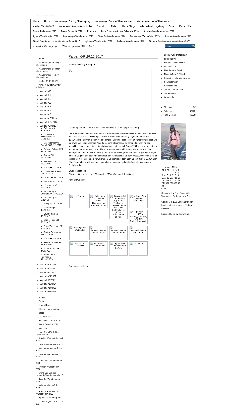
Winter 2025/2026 (48, 292)
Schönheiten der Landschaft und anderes (103, 6)
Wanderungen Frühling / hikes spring (72, 21)
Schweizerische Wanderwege (177, 78)
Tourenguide (170, 93)
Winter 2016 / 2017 (48, 122)
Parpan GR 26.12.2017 (47, 156)
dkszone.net (183, 214)
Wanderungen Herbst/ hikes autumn (154, 21)
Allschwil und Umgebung (152, 26)
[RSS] (194, 3)
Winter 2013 (45, 107)
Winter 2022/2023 (48, 280)
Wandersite (169, 97)
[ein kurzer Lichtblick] (78, 248)
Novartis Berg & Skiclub (174, 74)
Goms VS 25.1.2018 (53, 181)
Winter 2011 (45, 99)
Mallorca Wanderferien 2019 (130, 41)
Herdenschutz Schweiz (174, 63)
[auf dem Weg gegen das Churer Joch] (138, 201)
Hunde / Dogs (128, 26)
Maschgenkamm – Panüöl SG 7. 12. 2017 (51, 144)
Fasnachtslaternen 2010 (44, 31)
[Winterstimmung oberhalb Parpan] (98, 232)
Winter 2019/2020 (48, 268)
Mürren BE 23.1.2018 (53, 177)
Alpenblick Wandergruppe (45, 46)
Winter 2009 (45, 91)
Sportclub (101, 26)
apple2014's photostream (175, 55)
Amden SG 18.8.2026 (43, 26)
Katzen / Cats (186, 26)
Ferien (114, 26)
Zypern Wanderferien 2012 (45, 36)
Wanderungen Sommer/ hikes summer (113, 21)
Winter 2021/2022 (48, 276)
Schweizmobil (170, 86)
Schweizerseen (171, 82)
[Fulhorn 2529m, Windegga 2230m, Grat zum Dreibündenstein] (138, 217)
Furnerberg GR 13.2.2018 (49, 209)
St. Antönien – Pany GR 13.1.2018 (51, 172)
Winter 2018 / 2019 (48, 264)
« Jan (163, 188)
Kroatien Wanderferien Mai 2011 (159, 31)
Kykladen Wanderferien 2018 (98, 41)
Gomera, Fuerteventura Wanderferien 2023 (169, 41)
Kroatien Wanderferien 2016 (178, 36)
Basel (171, 26)
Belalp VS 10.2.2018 (53, 204)
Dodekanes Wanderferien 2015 (145, 36)
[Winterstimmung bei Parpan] (138, 232)
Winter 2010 (45, 95)
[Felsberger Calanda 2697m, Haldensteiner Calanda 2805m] (98, 201)
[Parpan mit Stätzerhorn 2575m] (118, 248)
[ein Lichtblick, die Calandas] (98, 248)
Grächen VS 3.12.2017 (48, 129)
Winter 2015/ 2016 (48, 118)
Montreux (91, 31)
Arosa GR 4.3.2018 (52, 238)
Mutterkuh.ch (170, 66)
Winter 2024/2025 (48, 288)
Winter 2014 (45, 110)
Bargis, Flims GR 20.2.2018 (50, 221)
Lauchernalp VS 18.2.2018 (49, 215)
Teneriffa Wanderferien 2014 (111, 36)
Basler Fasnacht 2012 (71, 31)
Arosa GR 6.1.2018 (52, 167)
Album (47, 21)
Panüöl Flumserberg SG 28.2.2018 (51, 233)
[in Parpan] (78, 201)
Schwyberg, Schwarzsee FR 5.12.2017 (48, 136)
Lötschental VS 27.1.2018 (49, 186)
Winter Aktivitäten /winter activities (75, 26)
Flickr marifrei (170, 59)
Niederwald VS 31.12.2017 (49, 162)
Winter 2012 (45, 103)
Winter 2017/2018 (48, 126)
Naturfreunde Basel (173, 70)
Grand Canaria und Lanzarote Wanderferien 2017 (56, 41)
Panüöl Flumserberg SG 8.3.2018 (51, 243)
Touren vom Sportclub (174, 89)
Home (36, 21)
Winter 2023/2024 (48, 284)
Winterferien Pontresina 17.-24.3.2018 (48, 257)
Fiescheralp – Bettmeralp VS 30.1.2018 (52, 192)
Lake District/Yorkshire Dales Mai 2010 (120, 31)
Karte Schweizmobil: (78, 180)
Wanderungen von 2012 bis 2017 (78, 46)
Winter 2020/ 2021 (48, 272)
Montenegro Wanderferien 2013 (78, 36)
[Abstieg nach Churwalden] (78, 232)
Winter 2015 (45, 114)
